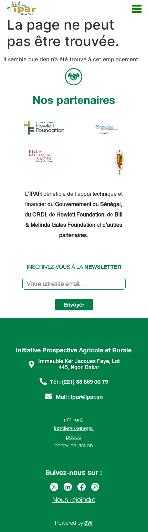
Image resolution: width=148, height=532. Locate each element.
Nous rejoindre (73, 499)
